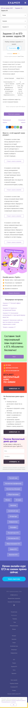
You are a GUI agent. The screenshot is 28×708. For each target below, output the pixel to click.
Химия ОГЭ (13, 549)
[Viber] (21, 127)
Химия (14, 642)
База (15, 622)
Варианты (14, 673)
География (13, 527)
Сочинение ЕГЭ (14, 687)
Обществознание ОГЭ (13, 544)
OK (13, 704)
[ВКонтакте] (7, 127)
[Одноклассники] (12, 127)
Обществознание (13, 494)
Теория (14, 663)
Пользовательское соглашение (9, 702)
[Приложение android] (14, 605)
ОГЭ (14, 659)
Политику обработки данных (18, 700)
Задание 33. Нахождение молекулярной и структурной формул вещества (14, 315)
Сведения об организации (14, 602)
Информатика (13, 522)
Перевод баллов (14, 683)
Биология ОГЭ (13, 555)
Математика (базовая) (13, 489)
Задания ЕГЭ (14, 666)
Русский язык (13, 478)
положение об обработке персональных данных (14, 469)
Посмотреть (13, 48)
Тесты (14, 670)
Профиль (15, 619)
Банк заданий (14, 680)
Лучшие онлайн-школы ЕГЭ (14, 694)
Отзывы (14, 690)
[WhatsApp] (18, 127)
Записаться (13, 388)
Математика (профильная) (13, 483)
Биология (13, 505)
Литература (13, 516)
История (18, 500)
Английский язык (13, 511)
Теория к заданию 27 (9, 327)
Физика (8, 500)
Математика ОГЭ (13, 538)
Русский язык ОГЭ (13, 533)
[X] (10, 127)
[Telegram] (15, 127)
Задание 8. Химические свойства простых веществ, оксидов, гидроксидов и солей (12, 322)
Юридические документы (14, 598)
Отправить (13, 462)
